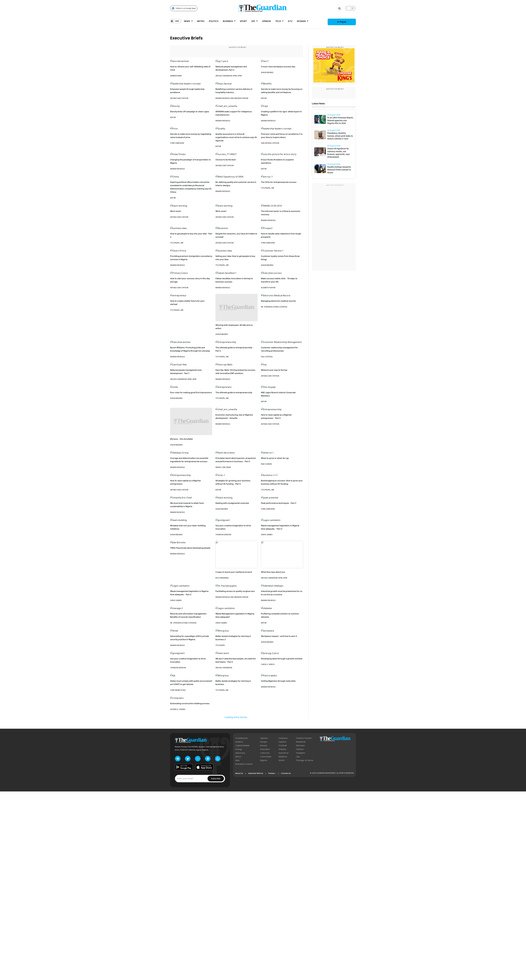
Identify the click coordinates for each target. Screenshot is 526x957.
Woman (301, 21)
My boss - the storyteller (181, 439)
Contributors (241, 738)
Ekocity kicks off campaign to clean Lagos (189, 111)
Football (283, 745)
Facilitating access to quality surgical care (235, 591)
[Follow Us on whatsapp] (218, 758)
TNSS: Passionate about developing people (190, 548)
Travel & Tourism (304, 738)
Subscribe (215, 778)
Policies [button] (271, 773)
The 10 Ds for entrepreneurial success (278, 182)
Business (228, 21)
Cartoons (264, 753)
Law (298, 756)
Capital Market (242, 745)
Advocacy (240, 753)
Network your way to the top (274, 370)
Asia (237, 760)
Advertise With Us (255, 773)
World (281, 760)
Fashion (282, 741)
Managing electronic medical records (278, 301)
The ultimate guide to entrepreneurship (233, 392)
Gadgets (300, 753)
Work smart (175, 211)
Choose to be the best (225, 159)
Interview (300, 745)
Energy (238, 749)
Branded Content (244, 764)
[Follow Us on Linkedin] (208, 758)
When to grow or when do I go (275, 458)
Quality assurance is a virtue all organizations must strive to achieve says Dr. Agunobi (236, 137)
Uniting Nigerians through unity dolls (278, 681)
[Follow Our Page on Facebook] (178, 758)
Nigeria (263, 760)
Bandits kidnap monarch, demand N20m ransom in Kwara (339, 170)
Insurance (283, 753)
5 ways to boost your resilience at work (233, 572)
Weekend (300, 741)
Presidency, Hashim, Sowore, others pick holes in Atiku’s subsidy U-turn (340, 136)
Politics (213, 21)
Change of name (304, 760)
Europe (263, 741)
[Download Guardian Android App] (184, 767)
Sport (243, 21)
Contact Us (286, 773)
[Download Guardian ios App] (204, 767)
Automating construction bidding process (190, 703)
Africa (238, 756)
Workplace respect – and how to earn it (279, 636)
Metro (201, 21)
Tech (278, 21)
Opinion (266, 21)
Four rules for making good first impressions (191, 392)
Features (283, 738)
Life (253, 21)
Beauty (263, 745)
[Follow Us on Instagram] (198, 758)
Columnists (265, 756)
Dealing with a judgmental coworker (232, 503)
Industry (282, 749)
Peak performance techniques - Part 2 (278, 503)
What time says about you (273, 572)
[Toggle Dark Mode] (350, 8)
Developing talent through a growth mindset (281, 658)
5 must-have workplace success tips (278, 66)
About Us (239, 773)
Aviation (239, 741)
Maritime (283, 756)
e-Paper (341, 21)
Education (265, 749)
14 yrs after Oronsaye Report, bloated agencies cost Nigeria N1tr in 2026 (340, 120)
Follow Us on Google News (186, 8)
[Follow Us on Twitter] (188, 758)
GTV (290, 21)
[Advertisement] (334, 227)
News (187, 21)
